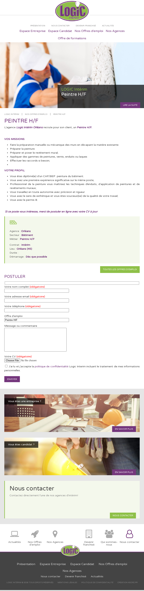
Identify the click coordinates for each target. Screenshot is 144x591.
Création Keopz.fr (128, 582)
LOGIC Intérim (11, 114)
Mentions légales (67, 582)
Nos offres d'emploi (36, 114)
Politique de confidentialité (97, 582)
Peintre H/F (59, 114)
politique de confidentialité (51, 366)
